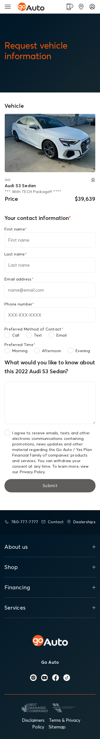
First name (15, 229)
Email (61, 335)
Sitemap (57, 727)
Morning (20, 350)
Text (38, 335)
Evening (83, 350)
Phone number (19, 304)
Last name (15, 254)
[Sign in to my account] (92, 6)
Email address (19, 279)
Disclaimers (33, 720)
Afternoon (51, 350)
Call (15, 335)
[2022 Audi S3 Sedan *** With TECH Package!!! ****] (50, 143)
